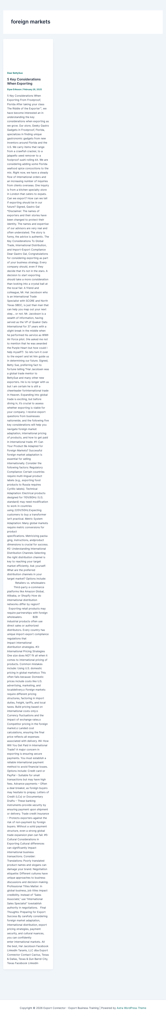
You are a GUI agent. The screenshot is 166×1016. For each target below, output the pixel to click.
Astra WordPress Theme (131, 1008)
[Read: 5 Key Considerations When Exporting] (28, 53)
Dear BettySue (15, 73)
